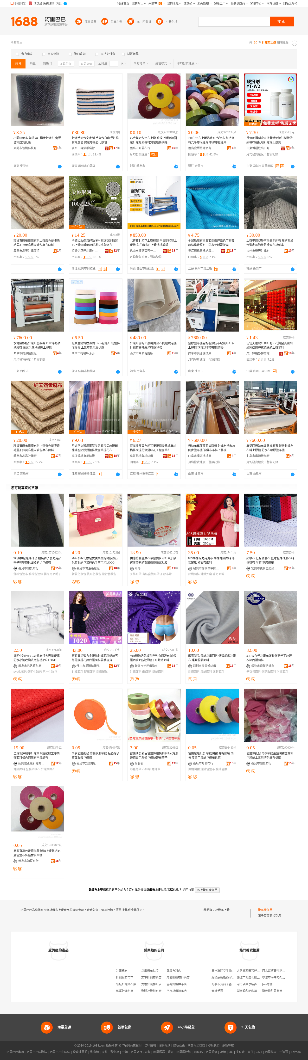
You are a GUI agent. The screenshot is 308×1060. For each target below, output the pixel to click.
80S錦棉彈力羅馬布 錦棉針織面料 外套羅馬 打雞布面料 (211, 560)
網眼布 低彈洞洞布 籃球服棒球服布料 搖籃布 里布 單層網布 (270, 560)
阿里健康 (270, 1052)
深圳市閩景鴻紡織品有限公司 (206, 666)
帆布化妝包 (94, 574)
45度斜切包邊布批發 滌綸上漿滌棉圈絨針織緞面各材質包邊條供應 (153, 140)
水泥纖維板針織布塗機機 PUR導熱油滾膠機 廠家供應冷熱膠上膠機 (36, 345)
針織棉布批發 (150, 971)
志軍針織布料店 (151, 977)
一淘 (125, 1052)
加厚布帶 (166, 574)
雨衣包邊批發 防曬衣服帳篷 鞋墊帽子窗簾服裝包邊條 (95, 755)
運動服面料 (269, 671)
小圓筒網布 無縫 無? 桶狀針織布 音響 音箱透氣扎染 (37, 140)
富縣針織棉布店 (177, 984)
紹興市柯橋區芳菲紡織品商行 (85, 353)
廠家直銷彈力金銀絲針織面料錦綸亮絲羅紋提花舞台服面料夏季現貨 (95, 658)
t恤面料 (147, 671)
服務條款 (164, 1045)
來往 (250, 1052)
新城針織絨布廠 (126, 984)
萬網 (223, 1052)
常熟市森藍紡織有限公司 (264, 666)
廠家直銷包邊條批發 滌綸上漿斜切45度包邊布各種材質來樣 (36, 853)
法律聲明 (150, 1045)
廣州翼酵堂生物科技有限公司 (230, 971)
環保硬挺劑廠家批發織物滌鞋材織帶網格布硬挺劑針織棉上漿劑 (269, 140)
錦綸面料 (158, 671)
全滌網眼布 (33, 769)
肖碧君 (139, 763)
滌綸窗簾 (221, 769)
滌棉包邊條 (36, 574)
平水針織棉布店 (177, 991)
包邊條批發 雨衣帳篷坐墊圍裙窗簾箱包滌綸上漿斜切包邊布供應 (269, 755)
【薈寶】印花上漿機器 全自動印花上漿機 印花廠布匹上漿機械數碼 (153, 243)
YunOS (198, 1052)
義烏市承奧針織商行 (26, 251)
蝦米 (170, 1052)
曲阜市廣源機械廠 (25, 353)
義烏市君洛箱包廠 (88, 568)
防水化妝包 (50, 671)
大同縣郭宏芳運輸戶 (250, 971)
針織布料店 (174, 971)
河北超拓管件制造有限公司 (279, 971)
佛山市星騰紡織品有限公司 (90, 666)
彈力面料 (218, 574)
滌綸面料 (206, 671)
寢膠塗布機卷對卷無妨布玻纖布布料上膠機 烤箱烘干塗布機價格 (211, 345)
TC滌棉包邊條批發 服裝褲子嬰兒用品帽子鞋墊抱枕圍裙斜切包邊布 (37, 560)
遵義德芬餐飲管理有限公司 (279, 991)
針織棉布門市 (124, 977)
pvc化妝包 (20, 671)
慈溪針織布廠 (124, 991)
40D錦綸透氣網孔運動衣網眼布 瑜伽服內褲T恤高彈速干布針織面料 (153, 658)
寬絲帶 (156, 769)
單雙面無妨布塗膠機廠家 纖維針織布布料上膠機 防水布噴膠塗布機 (269, 448)
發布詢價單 (265, 910)
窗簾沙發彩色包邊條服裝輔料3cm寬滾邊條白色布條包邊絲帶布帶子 (154, 755)
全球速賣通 (80, 1052)
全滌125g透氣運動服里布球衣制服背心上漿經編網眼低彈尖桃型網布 (95, 243)
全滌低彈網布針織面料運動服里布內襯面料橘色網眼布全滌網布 (36, 755)
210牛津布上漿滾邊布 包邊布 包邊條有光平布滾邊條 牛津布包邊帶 (211, 140)
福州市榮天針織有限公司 (259, 251)
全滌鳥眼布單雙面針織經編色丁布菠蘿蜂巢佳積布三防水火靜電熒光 (211, 243)
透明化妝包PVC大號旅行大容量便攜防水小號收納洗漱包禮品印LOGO (36, 658)
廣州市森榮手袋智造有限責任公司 (85, 148)
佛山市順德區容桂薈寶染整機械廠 (143, 251)
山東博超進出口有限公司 (259, 148)
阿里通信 (211, 1052)
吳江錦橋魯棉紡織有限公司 (201, 251)
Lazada (296, 1052)
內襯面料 (282, 671)
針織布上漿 (222, 910)
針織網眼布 (48, 769)
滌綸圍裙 (194, 769)
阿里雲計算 (183, 1052)
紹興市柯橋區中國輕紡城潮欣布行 (206, 568)
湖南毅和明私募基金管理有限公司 (258, 991)
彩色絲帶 (135, 769)
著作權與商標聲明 (129, 1045)
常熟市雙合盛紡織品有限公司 (264, 568)
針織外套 (206, 574)
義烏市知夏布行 (140, 148)
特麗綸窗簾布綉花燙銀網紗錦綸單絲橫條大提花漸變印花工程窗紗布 (153, 448)
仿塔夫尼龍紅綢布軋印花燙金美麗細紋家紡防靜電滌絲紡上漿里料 (269, 345)
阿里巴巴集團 (15, 1052)
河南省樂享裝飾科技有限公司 (255, 984)
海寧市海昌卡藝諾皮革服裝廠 (230, 984)
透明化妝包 (34, 671)
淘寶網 (94, 1052)
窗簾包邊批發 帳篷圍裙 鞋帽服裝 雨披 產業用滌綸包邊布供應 (211, 755)
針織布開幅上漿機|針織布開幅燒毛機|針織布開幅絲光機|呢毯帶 (153, 345)
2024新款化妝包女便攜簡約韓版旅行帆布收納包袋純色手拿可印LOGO (95, 560)
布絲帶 (146, 769)
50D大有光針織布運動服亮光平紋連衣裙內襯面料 (269, 658)
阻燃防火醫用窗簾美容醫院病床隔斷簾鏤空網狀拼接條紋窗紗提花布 (95, 448)
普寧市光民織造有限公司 (148, 666)
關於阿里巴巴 (196, 1045)
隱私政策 (179, 1045)
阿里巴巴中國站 (60, 1052)
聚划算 (114, 1052)
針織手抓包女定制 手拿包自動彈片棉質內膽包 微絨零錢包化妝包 (95, 140)
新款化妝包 (79, 574)
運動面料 (218, 671)
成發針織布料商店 (178, 977)
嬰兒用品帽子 (52, 574)
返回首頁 (188, 890)
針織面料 (194, 574)
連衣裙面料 (253, 671)
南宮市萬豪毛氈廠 (141, 353)
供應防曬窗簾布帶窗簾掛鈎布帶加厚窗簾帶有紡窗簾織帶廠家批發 (153, 560)
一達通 (283, 1052)
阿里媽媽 (159, 1052)
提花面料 (90, 671)
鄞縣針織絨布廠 (151, 991)
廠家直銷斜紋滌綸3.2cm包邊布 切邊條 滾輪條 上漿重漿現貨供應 (96, 345)
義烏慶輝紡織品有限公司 (201, 148)
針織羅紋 (102, 671)
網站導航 (228, 1045)
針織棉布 (122, 971)
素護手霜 (217, 991)
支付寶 (240, 1052)
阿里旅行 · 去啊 (140, 1052)
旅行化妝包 (109, 574)
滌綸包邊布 (207, 769)
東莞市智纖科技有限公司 (26, 148)
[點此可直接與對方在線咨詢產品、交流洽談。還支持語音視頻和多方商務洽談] (60, 166)
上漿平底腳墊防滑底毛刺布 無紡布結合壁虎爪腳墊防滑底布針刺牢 (269, 243)
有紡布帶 (135, 574)
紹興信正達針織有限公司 (85, 251)
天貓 (105, 1052)
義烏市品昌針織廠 (25, 456)
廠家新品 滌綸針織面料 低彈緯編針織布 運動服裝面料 (212, 658)
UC (231, 1052)
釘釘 (259, 1052)
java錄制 (267, 984)
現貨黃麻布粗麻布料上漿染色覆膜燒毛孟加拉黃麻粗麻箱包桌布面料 (36, 243)
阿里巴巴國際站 (37, 1052)
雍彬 (138, 568)
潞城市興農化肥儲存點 (251, 977)
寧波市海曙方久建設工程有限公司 (283, 977)
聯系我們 (213, 1045)
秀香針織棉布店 (151, 984)
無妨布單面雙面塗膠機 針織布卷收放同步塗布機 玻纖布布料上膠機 (211, 448)
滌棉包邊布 (20, 574)
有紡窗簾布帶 (151, 574)
